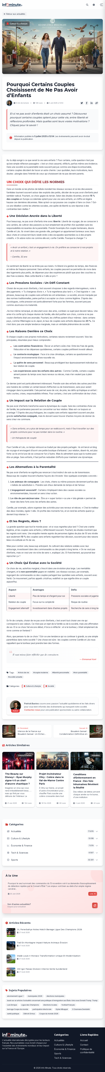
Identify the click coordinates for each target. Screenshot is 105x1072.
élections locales (50, 1005)
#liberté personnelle (60, 673)
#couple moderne (40, 673)
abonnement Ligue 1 (15, 996)
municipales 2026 (35, 996)
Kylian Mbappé (62, 1009)
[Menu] (100, 4)
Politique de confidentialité (87, 1051)
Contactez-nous (32, 710)
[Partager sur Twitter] (82, 103)
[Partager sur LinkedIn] (92, 103)
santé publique (13, 1014)
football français (68, 1005)
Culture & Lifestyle (18, 23)
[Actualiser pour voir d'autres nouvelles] (95, 905)
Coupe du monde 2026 (48, 1014)
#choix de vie (23, 673)
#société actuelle (15, 677)
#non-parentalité (80, 673)
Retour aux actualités (15, 14)
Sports (57, 1053)
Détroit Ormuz (29, 1014)
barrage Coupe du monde (17, 1009)
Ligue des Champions (30, 1005)
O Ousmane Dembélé (81, 1009)
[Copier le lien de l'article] (96, 103)
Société (51, 686)
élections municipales (55, 996)
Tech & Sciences (62, 1058)
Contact (84, 1044)
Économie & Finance (64, 1049)
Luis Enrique (12, 1005)
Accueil (84, 1040)
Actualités (59, 1040)
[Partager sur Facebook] (87, 103)
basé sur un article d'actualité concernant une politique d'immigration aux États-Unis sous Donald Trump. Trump (52, 1000)
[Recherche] (87, 4)
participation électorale (42, 1009)
